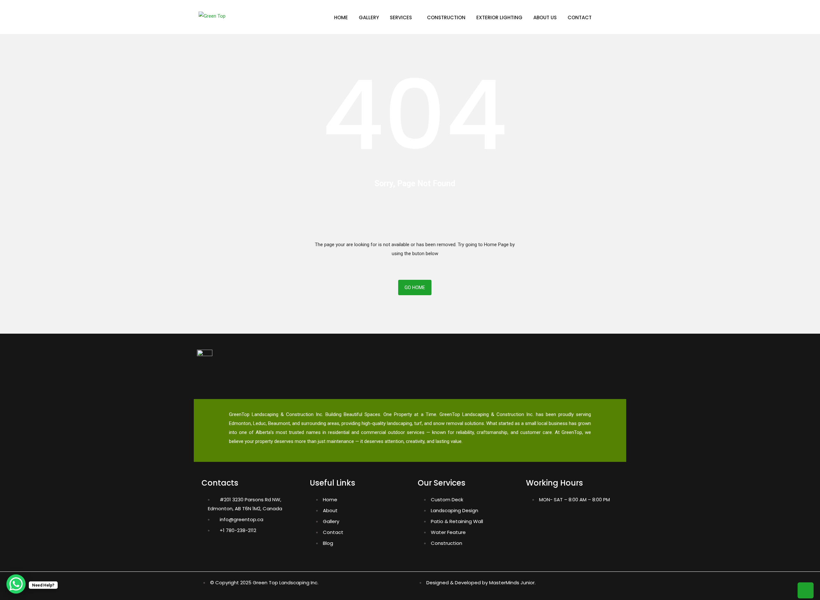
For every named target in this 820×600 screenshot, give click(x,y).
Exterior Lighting (499, 17)
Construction (446, 17)
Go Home (415, 287)
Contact (580, 17)
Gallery (369, 17)
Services (401, 17)
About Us (545, 17)
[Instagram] (553, 519)
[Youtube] (572, 519)
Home (341, 17)
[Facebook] (534, 519)
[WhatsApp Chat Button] (16, 584)
